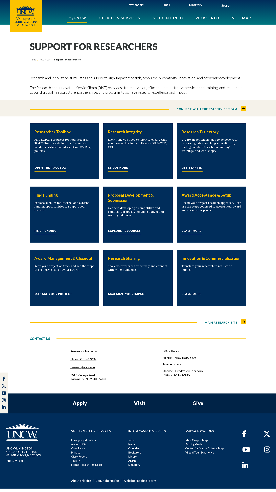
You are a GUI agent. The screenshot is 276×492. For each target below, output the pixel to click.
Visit (139, 403)
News (131, 444)
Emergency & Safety (83, 440)
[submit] (234, 6)
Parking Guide (194, 444)
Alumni (132, 460)
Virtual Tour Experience (199, 452)
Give (197, 403)
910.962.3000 (15, 461)
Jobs (131, 440)
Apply (80, 403)
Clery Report (79, 456)
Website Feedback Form (139, 480)
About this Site (81, 480)
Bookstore (134, 452)
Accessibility (79, 444)
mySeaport (136, 4)
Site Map (241, 18)
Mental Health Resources (86, 464)
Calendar (133, 448)
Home (33, 59)
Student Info (168, 18)
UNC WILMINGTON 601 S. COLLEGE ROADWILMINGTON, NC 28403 (23, 452)
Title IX (75, 460)
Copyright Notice (107, 480)
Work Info (208, 18)
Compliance (78, 448)
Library (132, 456)
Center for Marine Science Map (204, 448)
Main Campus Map (196, 440)
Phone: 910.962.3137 (83, 359)
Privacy (75, 452)
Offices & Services (119, 18)
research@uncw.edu (82, 367)
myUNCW (77, 18)
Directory (195, 4)
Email (166, 4)
